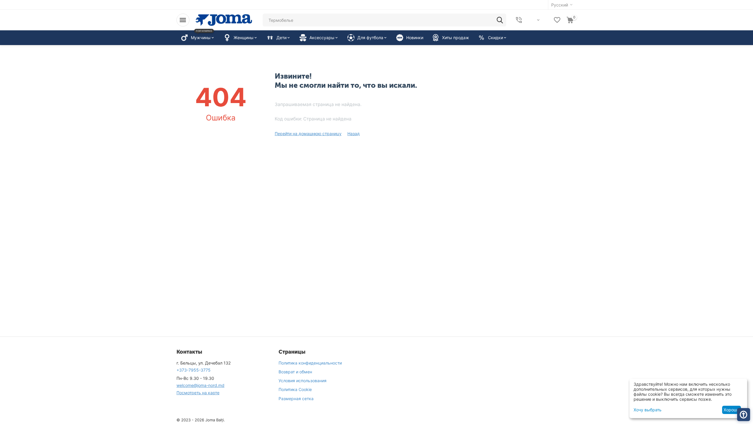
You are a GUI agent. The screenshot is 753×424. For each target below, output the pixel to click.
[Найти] (499, 20)
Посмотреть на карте (197, 392)
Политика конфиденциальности (310, 362)
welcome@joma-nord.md (200, 385)
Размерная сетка (296, 398)
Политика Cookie (295, 389)
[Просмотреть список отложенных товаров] (557, 20)
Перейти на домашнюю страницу (308, 133)
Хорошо (731, 409)
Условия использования (302, 380)
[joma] (223, 19)
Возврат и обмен (295, 371)
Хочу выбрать (648, 409)
